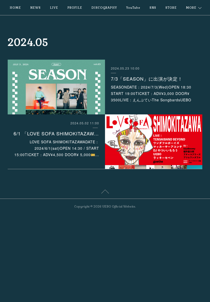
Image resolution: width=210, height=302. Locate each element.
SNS (153, 8)
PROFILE (74, 8)
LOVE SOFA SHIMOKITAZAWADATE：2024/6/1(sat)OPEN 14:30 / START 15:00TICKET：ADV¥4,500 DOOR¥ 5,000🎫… (56, 148)
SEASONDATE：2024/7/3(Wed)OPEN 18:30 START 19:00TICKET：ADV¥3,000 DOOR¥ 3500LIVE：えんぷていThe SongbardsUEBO (151, 93)
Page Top (105, 192)
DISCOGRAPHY (104, 8)
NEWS (35, 8)
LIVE (54, 8)
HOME (15, 8)
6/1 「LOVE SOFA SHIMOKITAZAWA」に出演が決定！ (56, 133)
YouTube (133, 8)
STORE (171, 8)
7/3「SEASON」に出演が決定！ (147, 78)
